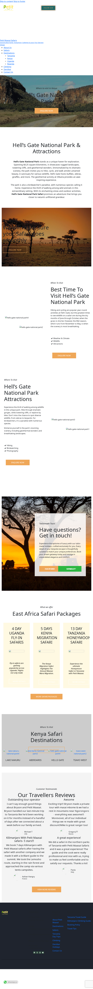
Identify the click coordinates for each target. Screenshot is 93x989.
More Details (19, 681)
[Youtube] (43, 952)
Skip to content (6, 1)
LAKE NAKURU (13, 760)
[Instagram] (40, 952)
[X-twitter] (37, 952)
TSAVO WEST (80, 760)
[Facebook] (34, 952)
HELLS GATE (57, 760)
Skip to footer (19, 1)
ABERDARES (35, 760)
